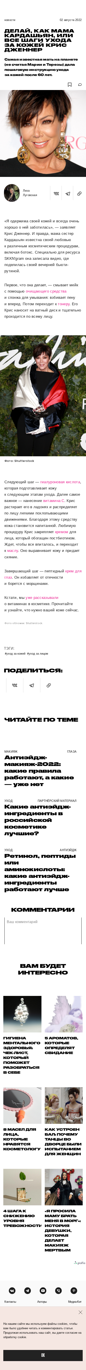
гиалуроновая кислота (60, 482)
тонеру (63, 304)
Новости (9, 20)
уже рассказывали (42, 598)
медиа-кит (75, 1301)
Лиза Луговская (30, 193)
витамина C (53, 501)
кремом (61, 532)
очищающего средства (46, 291)
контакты (10, 1301)
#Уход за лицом (37, 653)
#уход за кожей (15, 653)
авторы (42, 1301)
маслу (12, 551)
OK (43, 1355)
